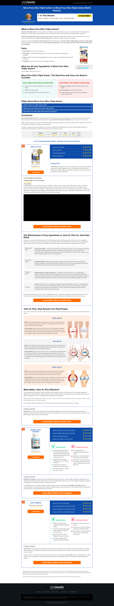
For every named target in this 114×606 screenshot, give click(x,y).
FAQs (61, 18)
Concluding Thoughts (69, 18)
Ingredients (46, 18)
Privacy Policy (56, 591)
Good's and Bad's (54, 18)
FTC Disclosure (73, 591)
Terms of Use (65, 591)
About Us (40, 591)
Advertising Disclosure (28, 22)
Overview (40, 18)
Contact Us (47, 591)
